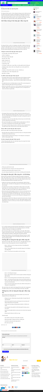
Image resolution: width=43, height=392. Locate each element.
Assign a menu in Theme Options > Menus (37, 0)
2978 (36, 9)
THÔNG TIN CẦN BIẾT (25, 5)
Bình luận (3, 337)
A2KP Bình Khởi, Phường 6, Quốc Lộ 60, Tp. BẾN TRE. (35, 370)
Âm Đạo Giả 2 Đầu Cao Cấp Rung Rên (39, 12)
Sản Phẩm (19, 5)
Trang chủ (14, 5)
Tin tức (31, 5)
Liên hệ (35, 5)
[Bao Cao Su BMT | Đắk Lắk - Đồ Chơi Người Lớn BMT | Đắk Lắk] (3, 2)
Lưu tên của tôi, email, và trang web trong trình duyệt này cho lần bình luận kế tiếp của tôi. (16, 349)
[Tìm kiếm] (29, 3)
